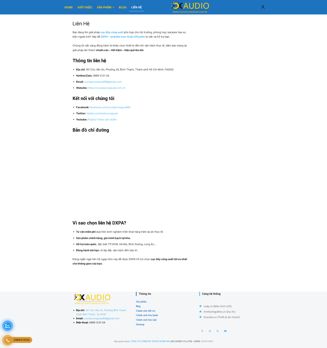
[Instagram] (210, 331)
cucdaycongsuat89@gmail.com (103, 81)
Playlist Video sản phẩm (102, 119)
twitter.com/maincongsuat (102, 113)
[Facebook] (202, 331)
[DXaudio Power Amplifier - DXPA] (190, 7)
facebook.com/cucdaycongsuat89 (110, 107)
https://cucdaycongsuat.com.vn (106, 87)
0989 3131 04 (97, 322)
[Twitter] (218, 331)
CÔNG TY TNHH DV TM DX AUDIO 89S (150, 341)
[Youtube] (225, 331)
